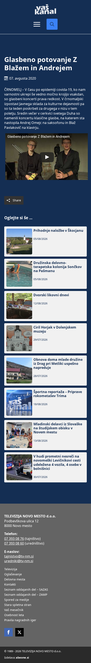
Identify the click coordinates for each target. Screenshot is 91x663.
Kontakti (10, 584)
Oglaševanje (13, 574)
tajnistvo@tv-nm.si (19, 556)
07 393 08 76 (14, 538)
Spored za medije (16, 600)
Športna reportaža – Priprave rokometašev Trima (57, 394)
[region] (45, 632)
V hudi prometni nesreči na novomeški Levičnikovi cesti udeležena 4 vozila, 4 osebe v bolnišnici (57, 462)
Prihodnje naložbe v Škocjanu (58, 231)
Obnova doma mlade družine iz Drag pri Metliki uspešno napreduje (58, 364)
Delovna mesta (14, 579)
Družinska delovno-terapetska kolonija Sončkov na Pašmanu (57, 267)
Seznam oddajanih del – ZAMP (25, 595)
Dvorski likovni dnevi (51, 295)
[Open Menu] (36, 24)
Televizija (10, 569)
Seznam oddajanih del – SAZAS (26, 589)
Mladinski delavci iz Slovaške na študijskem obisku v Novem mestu (57, 428)
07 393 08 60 (14, 543)
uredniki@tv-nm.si (18, 561)
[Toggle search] (52, 24)
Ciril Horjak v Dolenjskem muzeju (54, 329)
